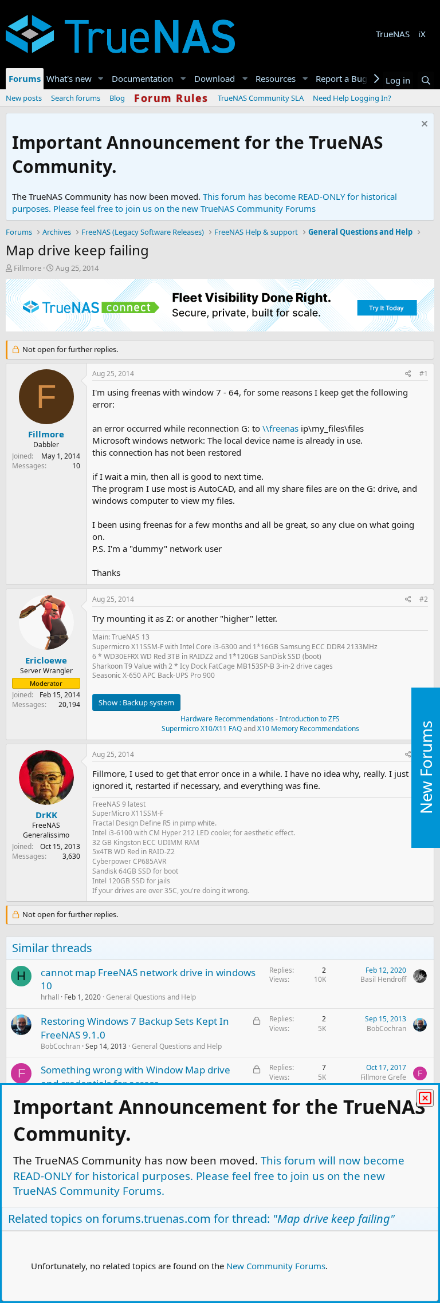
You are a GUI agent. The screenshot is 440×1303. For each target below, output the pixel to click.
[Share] (408, 374)
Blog (117, 98)
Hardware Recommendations (227, 719)
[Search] (426, 80)
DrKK (46, 814)
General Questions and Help (151, 997)
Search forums (75, 98)
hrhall (50, 997)
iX (422, 34)
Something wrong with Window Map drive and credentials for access (135, 1076)
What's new (69, 78)
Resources (276, 78)
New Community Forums (275, 1266)
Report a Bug (341, 78)
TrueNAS (393, 34)
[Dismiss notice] (423, 125)
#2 (423, 599)
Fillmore (27, 268)
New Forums (426, 767)
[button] (101, 78)
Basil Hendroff (383, 979)
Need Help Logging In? (352, 98)
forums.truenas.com (156, 1218)
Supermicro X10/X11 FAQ (202, 728)
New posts (24, 98)
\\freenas (280, 428)
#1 (423, 373)
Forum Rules (171, 98)
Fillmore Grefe (383, 1077)
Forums (25, 78)
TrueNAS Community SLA (261, 98)
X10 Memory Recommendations (307, 728)
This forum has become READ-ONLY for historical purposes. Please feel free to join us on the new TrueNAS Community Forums (204, 202)
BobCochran (60, 1046)
